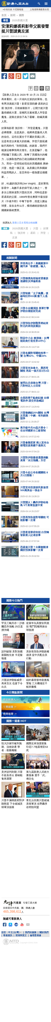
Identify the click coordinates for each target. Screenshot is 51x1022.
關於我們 (44, 932)
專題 (5, 20)
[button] (25, 56)
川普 (35, 228)
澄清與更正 (21, 935)
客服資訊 (7, 935)
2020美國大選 (20, 20)
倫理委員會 (35, 935)
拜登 (43, 232)
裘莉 (32, 232)
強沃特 (21, 232)
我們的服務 (30, 932)
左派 (14, 237)
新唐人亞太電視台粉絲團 (24, 222)
